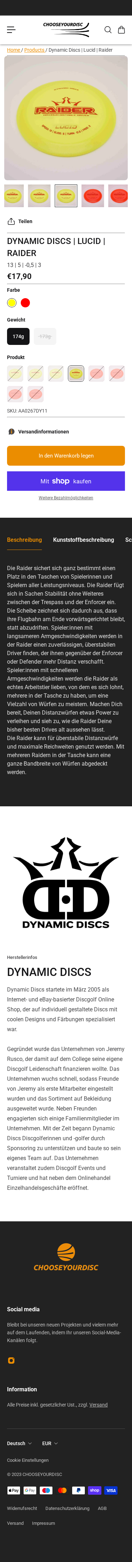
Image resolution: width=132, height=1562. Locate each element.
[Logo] (66, 29)
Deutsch (16, 1443)
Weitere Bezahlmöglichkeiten (66, 497)
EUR (46, 1443)
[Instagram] (11, 1360)
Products (34, 50)
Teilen (25, 221)
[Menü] (11, 30)
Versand (98, 1405)
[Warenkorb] (121, 30)
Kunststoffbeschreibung (83, 539)
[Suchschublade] (107, 30)
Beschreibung (24, 539)
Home (14, 50)
